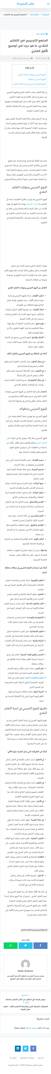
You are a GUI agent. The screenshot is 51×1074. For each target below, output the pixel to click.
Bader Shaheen (41, 58)
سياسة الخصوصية (27, 1057)
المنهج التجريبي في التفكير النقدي (34, 930)
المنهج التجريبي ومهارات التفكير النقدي (32, 74)
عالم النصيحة (25, 3)
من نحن (41, 1057)
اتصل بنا (13, 1057)
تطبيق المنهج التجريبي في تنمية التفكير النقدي (29, 84)
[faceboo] (33, 1049)
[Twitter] (26, 1049)
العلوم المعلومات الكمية (34, 678)
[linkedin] (18, 1049)
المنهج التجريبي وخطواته (37, 79)
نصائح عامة (40, 34)
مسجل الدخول (31, 1028)
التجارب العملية (33, 204)
